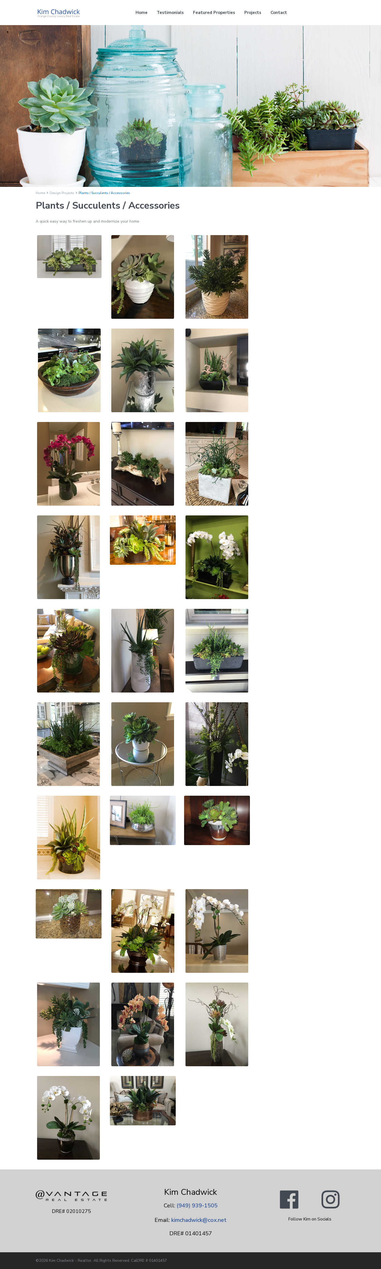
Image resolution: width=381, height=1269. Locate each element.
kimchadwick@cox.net (198, 1220)
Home (142, 12)
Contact (279, 12)
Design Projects (62, 193)
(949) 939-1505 (197, 1205)
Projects (252, 12)
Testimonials (170, 12)
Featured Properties (214, 12)
